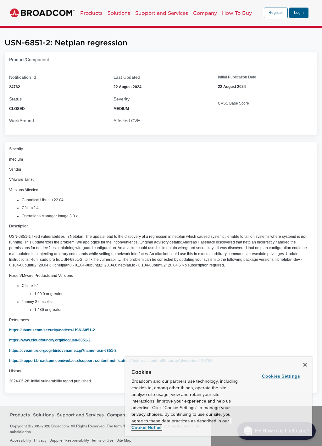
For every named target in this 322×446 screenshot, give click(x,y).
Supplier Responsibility (69, 440)
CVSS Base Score (233, 103)
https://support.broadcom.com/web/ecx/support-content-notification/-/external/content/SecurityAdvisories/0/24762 (111, 360)
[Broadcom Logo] (42, 13)
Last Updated (127, 77)
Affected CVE (127, 120)
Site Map (123, 440)
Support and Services (161, 13)
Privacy (40, 440)
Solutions (119, 13)
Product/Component (29, 59)
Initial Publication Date (237, 77)
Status (15, 98)
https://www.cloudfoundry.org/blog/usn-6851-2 (50, 340)
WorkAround (21, 120)
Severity (122, 98)
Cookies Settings (281, 376)
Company (205, 13)
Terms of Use (103, 440)
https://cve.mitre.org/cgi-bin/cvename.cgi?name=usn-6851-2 (63, 350)
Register (276, 12)
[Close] (305, 365)
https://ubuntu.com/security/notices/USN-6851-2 (52, 330)
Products (91, 13)
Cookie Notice (146, 427)
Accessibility (20, 440)
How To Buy (237, 13)
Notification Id (22, 77)
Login (299, 12)
